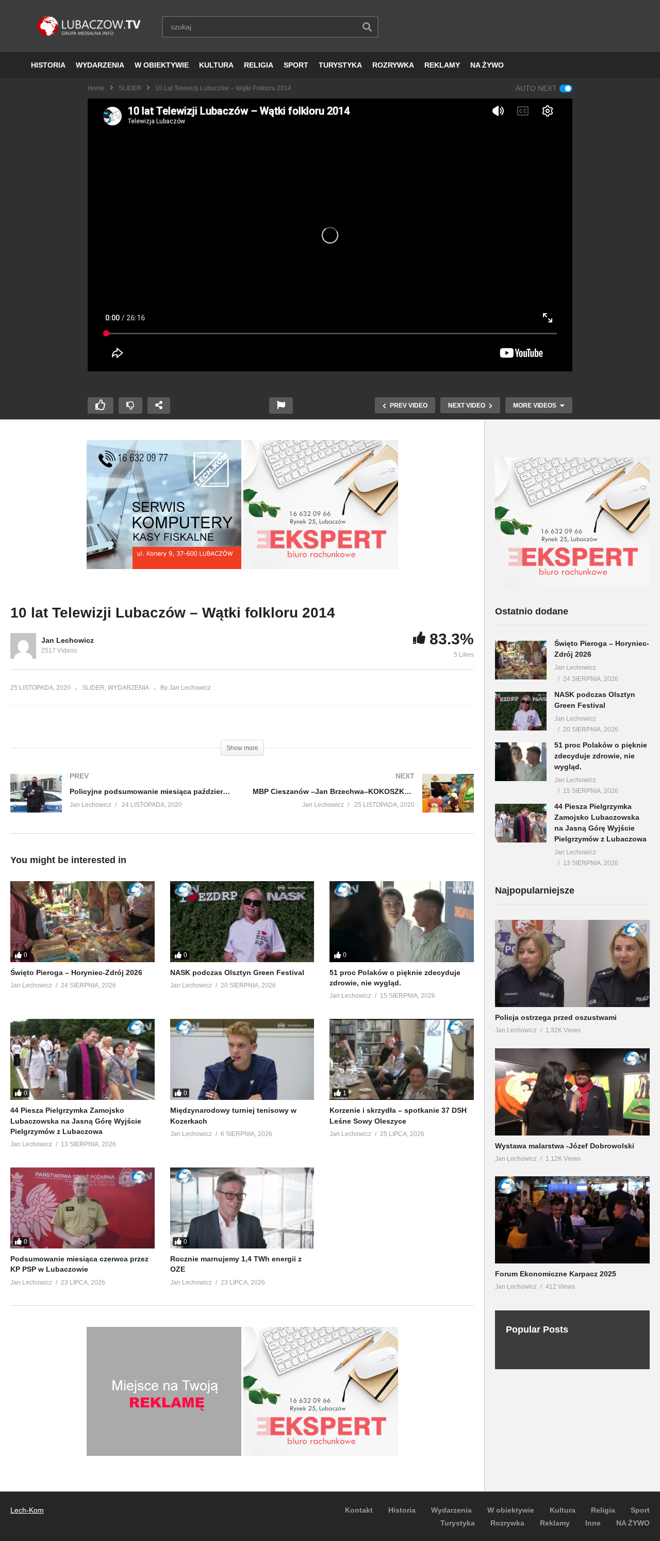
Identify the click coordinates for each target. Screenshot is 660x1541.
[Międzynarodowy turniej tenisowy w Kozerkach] (242, 1059)
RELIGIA (258, 65)
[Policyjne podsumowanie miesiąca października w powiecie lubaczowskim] (121, 803)
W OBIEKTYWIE (162, 65)
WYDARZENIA (100, 65)
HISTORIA (48, 65)
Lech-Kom (27, 1510)
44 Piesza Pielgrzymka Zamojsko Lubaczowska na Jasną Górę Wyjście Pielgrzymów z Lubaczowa (75, 1121)
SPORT (296, 65)
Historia (402, 1510)
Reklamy (555, 1523)
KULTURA (216, 65)
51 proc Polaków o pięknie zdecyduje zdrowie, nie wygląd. (600, 756)
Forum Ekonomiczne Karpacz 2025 (555, 1274)
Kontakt (359, 1510)
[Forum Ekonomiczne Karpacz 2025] (572, 1219)
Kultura (562, 1510)
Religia (603, 1510)
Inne (593, 1523)
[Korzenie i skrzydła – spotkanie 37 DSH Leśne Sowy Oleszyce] (401, 1059)
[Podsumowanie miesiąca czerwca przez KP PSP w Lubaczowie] (82, 1207)
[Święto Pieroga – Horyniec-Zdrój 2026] (82, 921)
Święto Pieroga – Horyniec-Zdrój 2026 (76, 972)
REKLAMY (442, 65)
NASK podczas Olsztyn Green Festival (237, 972)
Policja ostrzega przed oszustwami (556, 1017)
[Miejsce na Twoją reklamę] (164, 1453)
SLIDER (130, 88)
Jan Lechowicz (67, 640)
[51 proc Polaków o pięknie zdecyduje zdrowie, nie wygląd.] (401, 921)
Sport (640, 1510)
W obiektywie (510, 1510)
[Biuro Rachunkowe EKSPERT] (320, 566)
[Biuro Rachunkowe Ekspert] (572, 584)
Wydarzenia (451, 1510)
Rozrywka (507, 1523)
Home (96, 88)
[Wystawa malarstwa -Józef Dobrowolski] (572, 1092)
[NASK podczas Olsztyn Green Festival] (242, 921)
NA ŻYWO (487, 65)
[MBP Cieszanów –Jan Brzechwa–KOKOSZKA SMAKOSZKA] (363, 803)
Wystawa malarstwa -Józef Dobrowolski (564, 1146)
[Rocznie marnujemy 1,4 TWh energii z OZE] (242, 1207)
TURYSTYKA (340, 65)
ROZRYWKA (393, 65)
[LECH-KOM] (164, 566)
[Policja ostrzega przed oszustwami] (572, 963)
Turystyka (457, 1523)
